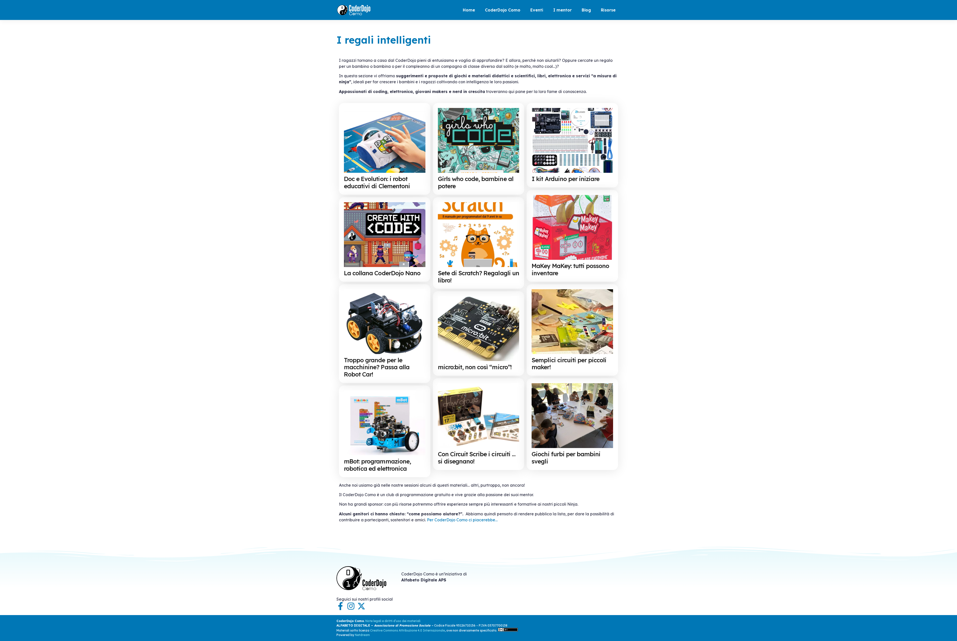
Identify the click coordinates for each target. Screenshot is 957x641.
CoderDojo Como (502, 9)
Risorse (608, 9)
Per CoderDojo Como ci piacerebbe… (462, 519)
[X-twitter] (361, 606)
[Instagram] (351, 606)
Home (469, 9)
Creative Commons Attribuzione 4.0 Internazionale (407, 630)
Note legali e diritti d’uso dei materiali (392, 621)
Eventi (536, 9)
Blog (586, 9)
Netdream (362, 635)
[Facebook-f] (340, 606)
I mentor (562, 9)
